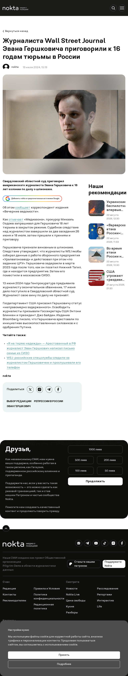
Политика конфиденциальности (49, 596)
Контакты (9, 594)
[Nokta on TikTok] (104, 544)
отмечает (16, 219)
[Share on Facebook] (58, 389)
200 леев (110, 460)
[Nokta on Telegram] (87, 544)
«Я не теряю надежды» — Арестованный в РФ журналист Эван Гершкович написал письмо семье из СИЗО (41, 348)
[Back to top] (6, 528)
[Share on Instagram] (39, 389)
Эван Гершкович (18, 406)
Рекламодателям (14, 600)
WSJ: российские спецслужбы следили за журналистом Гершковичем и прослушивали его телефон (44, 363)
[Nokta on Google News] (78, 544)
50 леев (110, 471)
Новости (72, 588)
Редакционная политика (44, 606)
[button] (113, 8)
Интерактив (105, 600)
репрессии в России (48, 401)
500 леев (81, 460)
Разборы (72, 612)
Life (99, 606)
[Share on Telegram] (49, 389)
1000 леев (95, 449)
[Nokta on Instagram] (113, 544)
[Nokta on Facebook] (122, 544)
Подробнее (64, 664)
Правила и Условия (47, 588)
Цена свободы (76, 600)
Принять (64, 655)
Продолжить (95, 481)
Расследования (107, 588)
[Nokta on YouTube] (96, 544)
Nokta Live (73, 594)
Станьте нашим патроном (84, 564)
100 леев (80, 471)
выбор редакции (19, 401)
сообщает (22, 207)
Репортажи (104, 594)
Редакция (9, 588)
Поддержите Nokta (113, 564)
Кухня (70, 606)
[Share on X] (30, 389)
